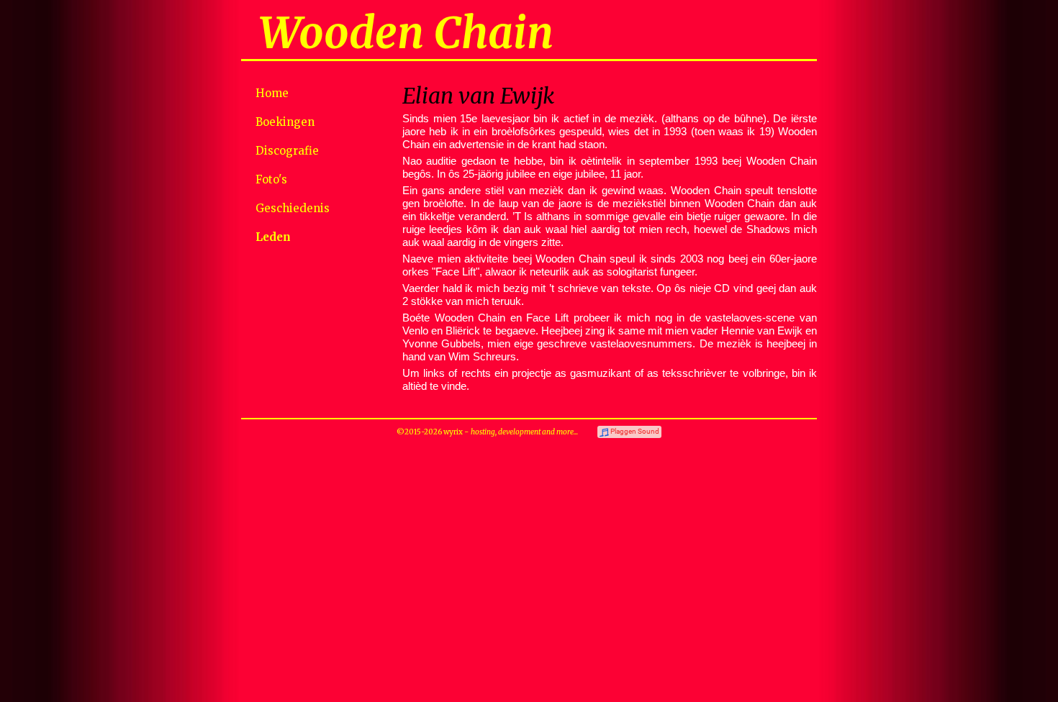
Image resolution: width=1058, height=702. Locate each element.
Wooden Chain (406, 33)
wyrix (453, 432)
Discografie (287, 151)
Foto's (271, 179)
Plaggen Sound (634, 431)
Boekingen (285, 122)
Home (272, 93)
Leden (273, 237)
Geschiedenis (293, 208)
